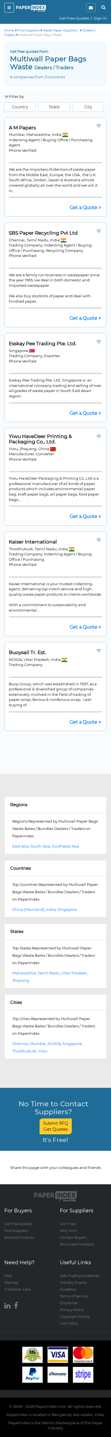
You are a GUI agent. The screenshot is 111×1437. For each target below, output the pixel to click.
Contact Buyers (73, 1237)
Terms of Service (74, 1296)
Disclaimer (69, 1303)
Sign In (100, 18)
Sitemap (11, 1282)
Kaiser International (33, 542)
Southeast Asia (65, 846)
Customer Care (17, 1289)
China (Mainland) (28, 909)
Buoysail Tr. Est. (27, 652)
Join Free (67, 1224)
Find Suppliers (16, 1231)
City (88, 106)
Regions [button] (18, 804)
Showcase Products (77, 1244)
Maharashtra (24, 973)
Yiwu (42, 1051)
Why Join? (68, 1231)
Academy (68, 1289)
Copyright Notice (74, 1316)
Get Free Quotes (74, 18)
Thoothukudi (24, 1051)
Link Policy (69, 1323)
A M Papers (22, 127)
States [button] (16, 931)
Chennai (20, 1043)
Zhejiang (20, 980)
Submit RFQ (55, 1126)
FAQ (8, 1276)
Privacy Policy (72, 1310)
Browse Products (19, 1237)
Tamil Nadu (48, 973)
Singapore (67, 909)
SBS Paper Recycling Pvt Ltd (43, 233)
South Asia (40, 846)
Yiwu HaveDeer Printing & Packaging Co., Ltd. (40, 439)
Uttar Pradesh (74, 973)
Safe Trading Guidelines (79, 1276)
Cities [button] (16, 1002)
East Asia (20, 846)
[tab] (55, 805)
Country (20, 106)
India (51, 909)
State (54, 106)
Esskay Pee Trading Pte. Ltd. (43, 343)
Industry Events (73, 1282)
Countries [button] (20, 868)
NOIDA (54, 1043)
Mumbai (38, 1043)
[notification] (91, 7)
